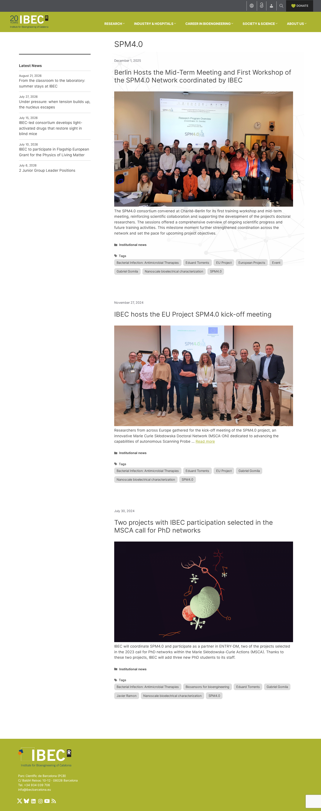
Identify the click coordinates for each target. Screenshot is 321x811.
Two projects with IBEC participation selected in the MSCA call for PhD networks (193, 526)
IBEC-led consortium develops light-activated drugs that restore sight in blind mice (50, 128)
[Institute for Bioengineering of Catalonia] (29, 21)
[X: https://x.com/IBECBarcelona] (19, 801)
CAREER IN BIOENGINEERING (208, 24)
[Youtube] (47, 801)
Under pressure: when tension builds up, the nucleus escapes (54, 104)
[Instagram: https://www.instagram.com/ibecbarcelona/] (40, 801)
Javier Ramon (126, 696)
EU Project (224, 262)
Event (276, 262)
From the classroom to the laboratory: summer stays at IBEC (52, 83)
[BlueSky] (26, 801)
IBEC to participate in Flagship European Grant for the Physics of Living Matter (54, 152)
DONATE (302, 5)
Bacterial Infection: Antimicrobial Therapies (148, 262)
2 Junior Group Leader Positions (47, 170)
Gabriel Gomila (127, 271)
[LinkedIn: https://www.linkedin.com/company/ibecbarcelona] (33, 801)
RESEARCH (113, 24)
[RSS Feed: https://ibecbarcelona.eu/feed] (53, 801)
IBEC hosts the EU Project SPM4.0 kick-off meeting (192, 314)
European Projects (251, 262)
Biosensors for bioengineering (207, 687)
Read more (205, 441)
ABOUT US (295, 24)
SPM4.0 (216, 271)
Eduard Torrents (197, 262)
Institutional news (133, 245)
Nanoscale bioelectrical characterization (174, 271)
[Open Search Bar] (281, 6)
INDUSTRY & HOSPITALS (153, 24)
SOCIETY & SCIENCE (259, 24)
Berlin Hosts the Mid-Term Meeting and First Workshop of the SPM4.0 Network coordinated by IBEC (202, 76)
